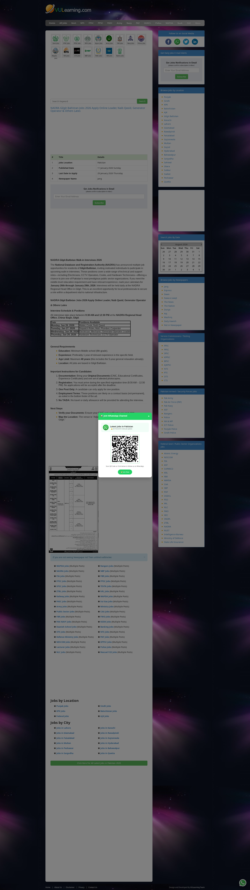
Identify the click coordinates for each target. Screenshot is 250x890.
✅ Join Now (125, 472)
